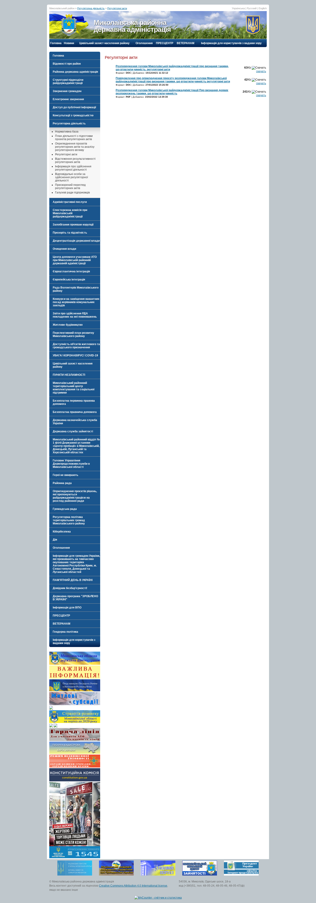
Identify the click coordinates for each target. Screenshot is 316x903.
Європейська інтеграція (69, 279)
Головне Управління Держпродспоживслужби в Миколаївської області (71, 464)
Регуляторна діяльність (91, 8)
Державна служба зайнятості (73, 431)
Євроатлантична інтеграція (71, 271)
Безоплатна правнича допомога (75, 412)
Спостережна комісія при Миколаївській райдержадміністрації (70, 213)
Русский (252, 8)
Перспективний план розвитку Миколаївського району (73, 334)
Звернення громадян (67, 91)
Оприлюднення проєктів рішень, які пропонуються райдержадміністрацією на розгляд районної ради (75, 496)
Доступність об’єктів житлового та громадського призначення (76, 346)
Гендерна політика (65, 631)
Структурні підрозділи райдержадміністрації (68, 81)
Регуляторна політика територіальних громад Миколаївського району (69, 520)
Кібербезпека (62, 531)
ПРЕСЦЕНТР (164, 43)
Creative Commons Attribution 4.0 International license (133, 885)
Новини (69, 43)
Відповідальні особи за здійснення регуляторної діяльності (71, 177)
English (263, 8)
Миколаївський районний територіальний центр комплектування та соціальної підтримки (73, 387)
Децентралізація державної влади (76, 240)
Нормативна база (66, 131)
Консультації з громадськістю (73, 115)
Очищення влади (64, 248)
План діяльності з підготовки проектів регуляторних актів (74, 137)
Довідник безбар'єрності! (70, 588)
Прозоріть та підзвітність (70, 232)
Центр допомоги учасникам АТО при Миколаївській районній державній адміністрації (75, 260)
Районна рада (62, 483)
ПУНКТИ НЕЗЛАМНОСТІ (69, 374)
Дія (55, 539)
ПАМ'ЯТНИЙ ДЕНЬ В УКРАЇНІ (73, 580)
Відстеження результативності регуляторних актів (75, 160)
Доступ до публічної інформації (74, 107)
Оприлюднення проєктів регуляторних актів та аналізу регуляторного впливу (74, 147)
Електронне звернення (68, 99)
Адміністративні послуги (70, 202)
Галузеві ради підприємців (72, 192)
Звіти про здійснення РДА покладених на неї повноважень (75, 315)
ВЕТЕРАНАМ (185, 43)
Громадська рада (65, 509)
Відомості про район (67, 63)
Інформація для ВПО (67, 607)
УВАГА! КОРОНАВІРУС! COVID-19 (75, 355)
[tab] (74, 64)
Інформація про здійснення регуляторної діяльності (73, 168)
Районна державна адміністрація (75, 71)
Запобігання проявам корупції (73, 224)
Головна (56, 43)
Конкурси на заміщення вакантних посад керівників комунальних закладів (76, 302)
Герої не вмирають (65, 475)
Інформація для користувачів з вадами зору (231, 43)
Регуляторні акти (117, 8)
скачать (261, 71)
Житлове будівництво (68, 324)
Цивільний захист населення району (104, 43)
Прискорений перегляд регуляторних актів (70, 186)
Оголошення (144, 43)
